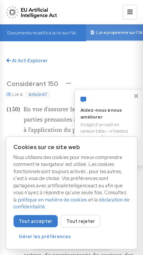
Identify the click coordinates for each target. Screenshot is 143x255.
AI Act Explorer (29, 60)
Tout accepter (35, 221)
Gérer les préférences (45, 236)
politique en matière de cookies (52, 200)
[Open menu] (130, 12)
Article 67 (38, 94)
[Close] (136, 96)
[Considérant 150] (68, 83)
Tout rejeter (80, 221)
